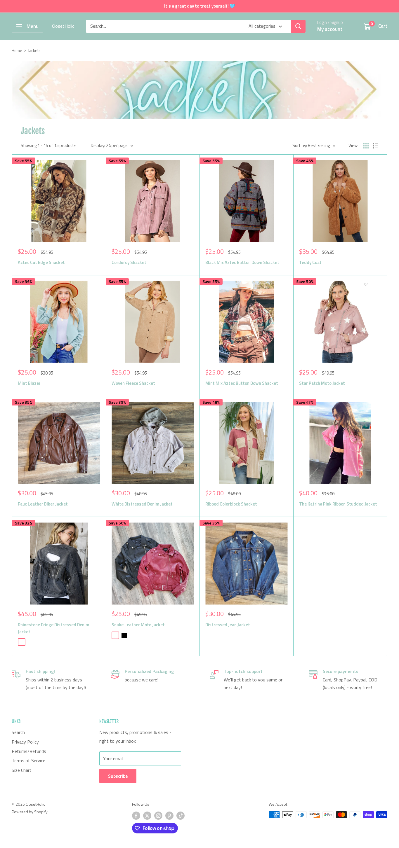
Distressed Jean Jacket (227, 624)
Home (17, 50)
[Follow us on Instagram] (158, 815)
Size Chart (22, 770)
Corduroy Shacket (129, 262)
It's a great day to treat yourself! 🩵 (199, 6)
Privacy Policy (25, 741)
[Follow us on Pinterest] (169, 815)
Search (18, 732)
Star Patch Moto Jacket (322, 383)
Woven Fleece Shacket (133, 383)
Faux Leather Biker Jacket (43, 504)
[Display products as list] (375, 145)
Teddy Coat (310, 262)
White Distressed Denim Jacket (142, 504)
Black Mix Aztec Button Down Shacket (242, 262)
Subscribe (118, 775)
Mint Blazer (29, 383)
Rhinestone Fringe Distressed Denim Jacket (53, 628)
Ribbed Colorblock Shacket (231, 504)
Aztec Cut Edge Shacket (41, 262)
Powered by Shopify (30, 812)
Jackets (34, 50)
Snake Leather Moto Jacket (138, 624)
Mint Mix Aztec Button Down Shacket (241, 383)
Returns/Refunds (29, 751)
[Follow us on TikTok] (180, 815)
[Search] (298, 26)
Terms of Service (28, 760)
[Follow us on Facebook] (136, 815)
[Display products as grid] (366, 145)
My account (329, 29)
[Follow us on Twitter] (147, 815)
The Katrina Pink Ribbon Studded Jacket (338, 504)
